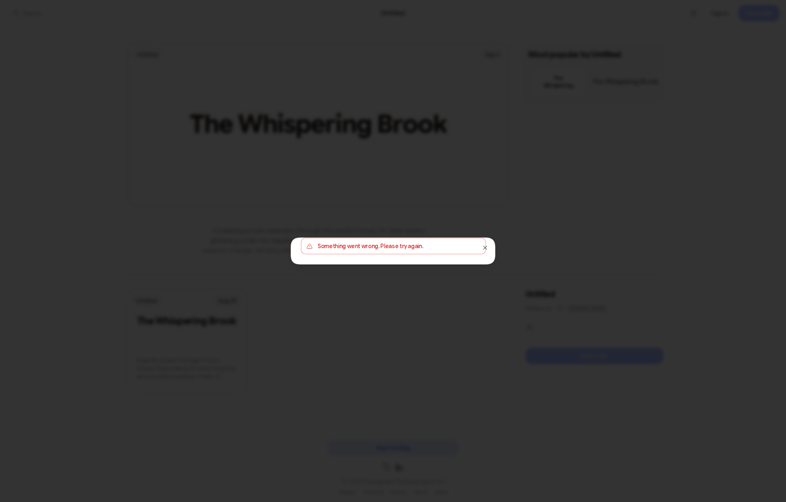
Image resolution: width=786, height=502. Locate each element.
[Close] (485, 247)
